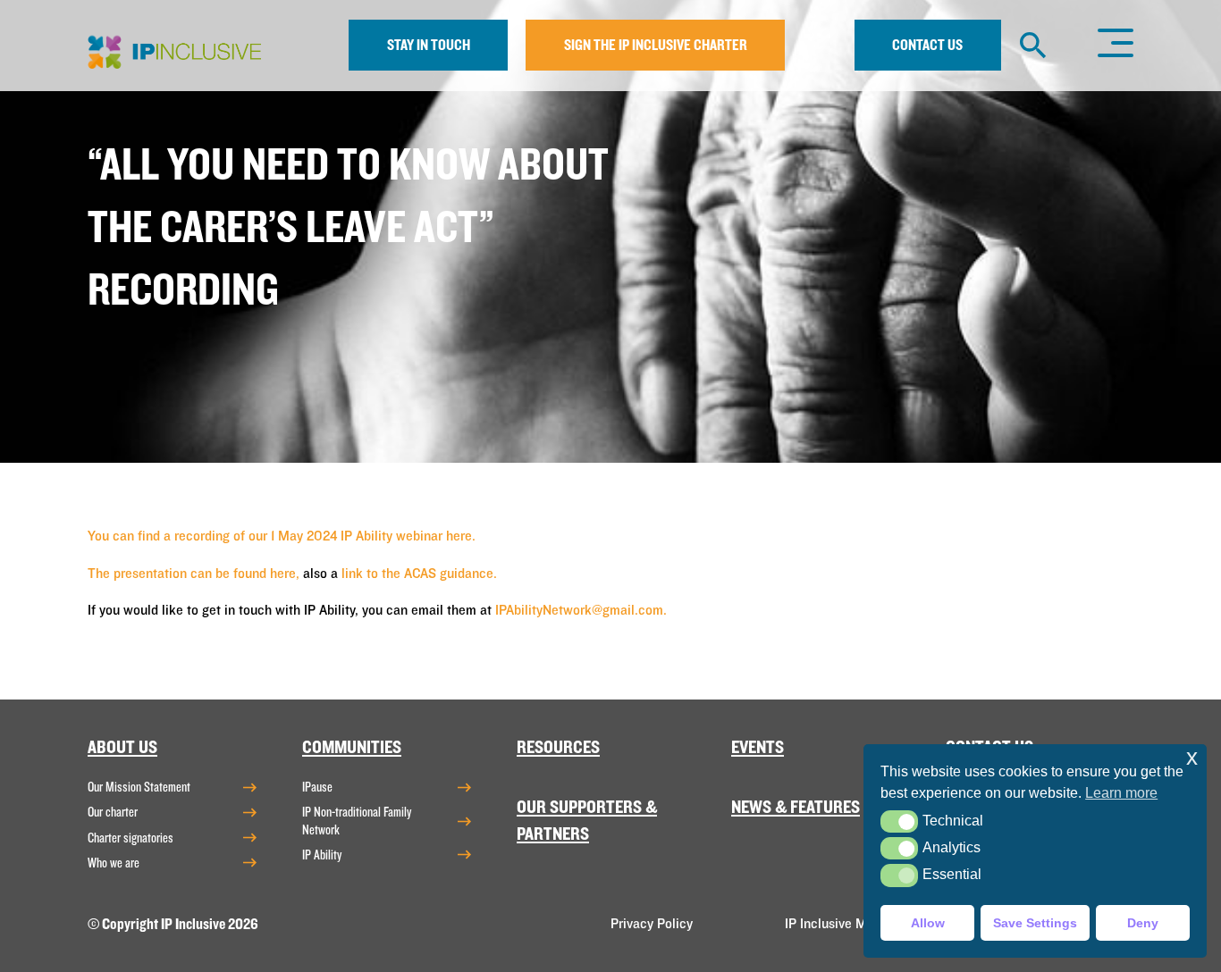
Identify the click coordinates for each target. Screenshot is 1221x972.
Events (757, 747)
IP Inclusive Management (858, 924)
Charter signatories (130, 838)
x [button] (1192, 757)
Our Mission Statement (139, 787)
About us (122, 747)
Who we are (113, 863)
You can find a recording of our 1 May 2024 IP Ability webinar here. (283, 536)
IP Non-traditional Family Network (356, 820)
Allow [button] (928, 923)
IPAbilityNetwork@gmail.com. (581, 610)
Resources (558, 747)
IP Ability (321, 855)
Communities (351, 747)
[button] (898, 821)
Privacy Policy (651, 924)
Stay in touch (428, 45)
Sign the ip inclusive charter (655, 45)
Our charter (113, 812)
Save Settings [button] (1035, 923)
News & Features (795, 807)
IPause (317, 787)
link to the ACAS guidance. (419, 573)
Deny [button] (1142, 923)
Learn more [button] (1121, 792)
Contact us (927, 45)
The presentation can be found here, (193, 573)
